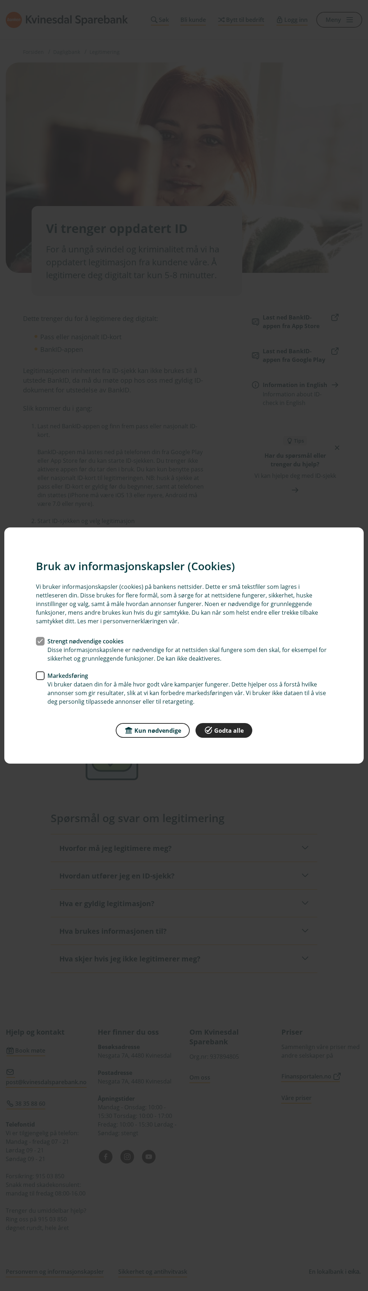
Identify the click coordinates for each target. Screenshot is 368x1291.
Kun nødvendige (157, 731)
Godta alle (229, 731)
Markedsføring (67, 676)
